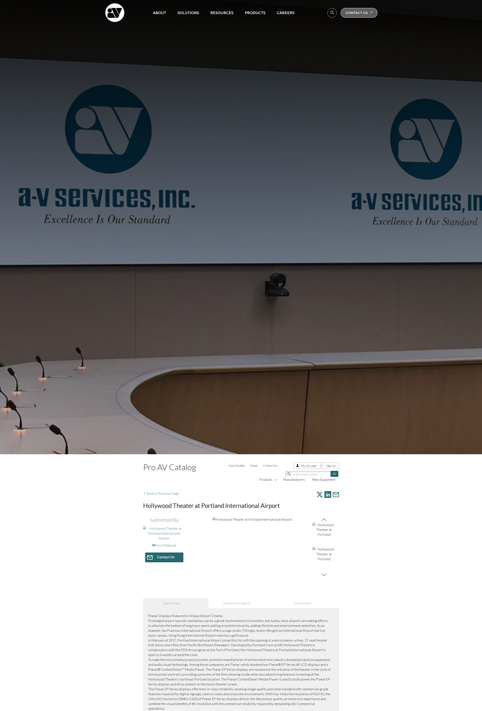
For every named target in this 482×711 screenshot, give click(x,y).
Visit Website (166, 545)
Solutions (188, 12)
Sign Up (331, 465)
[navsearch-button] (332, 13)
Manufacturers (294, 479)
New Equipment (324, 479)
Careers (285, 12)
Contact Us (270, 465)
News (254, 465)
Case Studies (236, 465)
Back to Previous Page (162, 493)
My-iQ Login (309, 465)
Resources (221, 12)
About (159, 12)
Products (255, 12)
